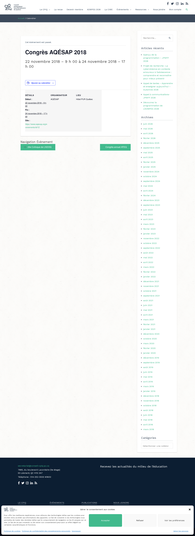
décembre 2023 (151, 200)
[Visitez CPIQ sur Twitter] (172, 4)
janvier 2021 (149, 329)
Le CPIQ (43, 9)
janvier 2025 (149, 167)
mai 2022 (148, 257)
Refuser (140, 520)
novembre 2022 (151, 238)
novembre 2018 (151, 400)
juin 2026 (148, 124)
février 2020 (149, 348)
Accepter (105, 520)
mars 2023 (148, 224)
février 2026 (149, 138)
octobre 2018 (149, 405)
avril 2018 (148, 424)
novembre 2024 (151, 171)
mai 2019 (147, 377)
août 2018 (148, 410)
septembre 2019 (151, 362)
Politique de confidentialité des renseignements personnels (46, 531)
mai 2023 (148, 214)
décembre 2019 (151, 357)
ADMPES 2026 (94, 9)
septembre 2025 (151, 147)
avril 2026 (148, 133)
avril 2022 (148, 262)
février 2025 (149, 162)
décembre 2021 (151, 281)
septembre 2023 (151, 205)
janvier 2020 (149, 353)
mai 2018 (147, 420)
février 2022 (149, 272)
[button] (189, 509)
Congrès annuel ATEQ (116, 146)
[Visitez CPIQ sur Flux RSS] (187, 4)
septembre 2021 (151, 295)
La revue (58, 9)
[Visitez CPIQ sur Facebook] (168, 4)
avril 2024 (148, 190)
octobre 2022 (150, 243)
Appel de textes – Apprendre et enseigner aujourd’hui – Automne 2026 (158, 86)
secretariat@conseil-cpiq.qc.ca (33, 466)
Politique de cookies (12, 531)
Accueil (21, 18)
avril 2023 (148, 219)
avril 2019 (148, 381)
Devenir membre (75, 9)
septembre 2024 (151, 181)
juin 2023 (148, 210)
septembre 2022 (151, 248)
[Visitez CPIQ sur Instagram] (177, 4)
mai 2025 (148, 152)
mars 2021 (148, 319)
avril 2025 (148, 157)
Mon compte (175, 9)
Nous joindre (159, 9)
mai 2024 (148, 186)
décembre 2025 (151, 143)
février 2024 (149, 195)
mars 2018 (148, 429)
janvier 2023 (149, 233)
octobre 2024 (150, 176)
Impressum (76, 531)
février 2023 (149, 229)
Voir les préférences (174, 520)
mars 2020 (148, 343)
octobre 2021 (149, 291)
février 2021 (149, 324)
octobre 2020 (150, 338)
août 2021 (148, 300)
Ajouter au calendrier (40, 83)
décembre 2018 (151, 396)
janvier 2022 (149, 276)
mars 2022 (148, 267)
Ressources (140, 9)
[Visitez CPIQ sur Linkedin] (182, 4)
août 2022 (148, 252)
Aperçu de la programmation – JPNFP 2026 (156, 57)
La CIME (109, 9)
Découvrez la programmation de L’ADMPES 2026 (152, 105)
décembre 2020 (151, 334)
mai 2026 (148, 128)
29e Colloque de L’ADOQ (39, 146)
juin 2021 (147, 305)
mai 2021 (147, 310)
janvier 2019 (149, 391)
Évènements (123, 9)
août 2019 (148, 367)
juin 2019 (147, 372)
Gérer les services (180, 531)
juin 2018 (147, 415)
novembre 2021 (151, 286)
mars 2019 (148, 386)
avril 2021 (148, 315)
